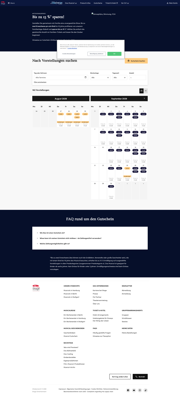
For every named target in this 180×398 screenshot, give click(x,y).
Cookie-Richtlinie (72, 48)
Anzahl (131, 73)
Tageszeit (115, 73)
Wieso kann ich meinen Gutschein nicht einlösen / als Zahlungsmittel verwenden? (70, 238)
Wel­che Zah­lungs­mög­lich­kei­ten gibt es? (55, 243)
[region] (91, 49)
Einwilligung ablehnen (96, 53)
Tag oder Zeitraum (40, 73)
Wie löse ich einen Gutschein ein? (52, 233)
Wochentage (94, 73)
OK (114, 53)
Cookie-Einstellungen (68, 53)
